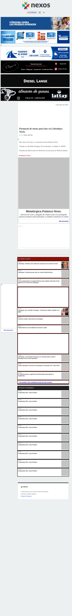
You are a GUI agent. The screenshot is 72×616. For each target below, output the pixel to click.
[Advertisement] (43, 116)
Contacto (23, 496)
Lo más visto (32, 12)
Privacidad (28, 496)
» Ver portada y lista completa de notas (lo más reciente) (35, 382)
